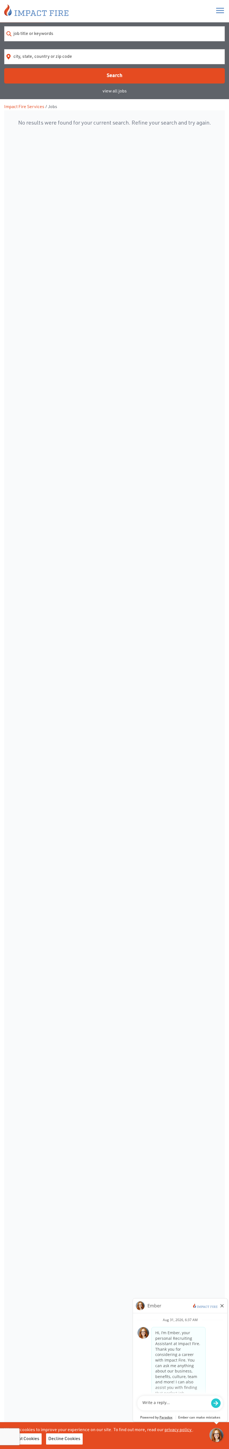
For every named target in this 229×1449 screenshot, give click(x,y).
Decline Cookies (64, 1439)
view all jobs (114, 91)
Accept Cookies (24, 1439)
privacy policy (178, 1430)
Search (114, 75)
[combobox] (114, 33)
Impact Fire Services (24, 107)
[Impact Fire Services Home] (36, 11)
